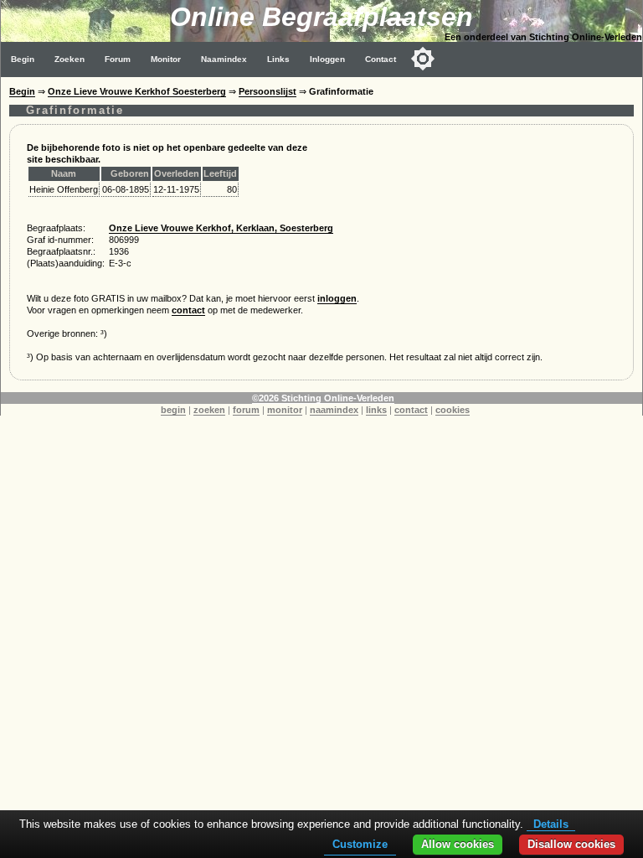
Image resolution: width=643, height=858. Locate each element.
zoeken (209, 410)
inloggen (337, 298)
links (376, 410)
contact (188, 310)
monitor (284, 410)
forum (246, 410)
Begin (22, 59)
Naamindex (224, 59)
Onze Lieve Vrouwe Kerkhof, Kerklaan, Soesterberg (221, 228)
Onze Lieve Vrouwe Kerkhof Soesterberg (137, 91)
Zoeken (69, 59)
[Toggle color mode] (423, 58)
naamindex (334, 410)
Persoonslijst (267, 91)
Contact (380, 59)
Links (278, 59)
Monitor (166, 59)
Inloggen (327, 59)
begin (173, 410)
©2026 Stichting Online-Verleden (323, 398)
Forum (118, 59)
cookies (452, 410)
